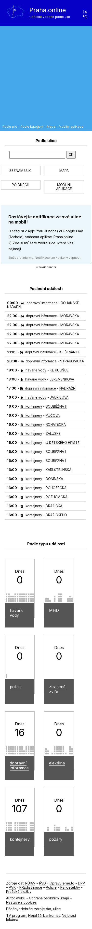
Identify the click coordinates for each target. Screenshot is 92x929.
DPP (81, 883)
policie (16, 686)
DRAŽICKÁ (54, 506)
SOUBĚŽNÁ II (56, 452)
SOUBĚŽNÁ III (56, 406)
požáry (55, 839)
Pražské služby (18, 891)
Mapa (51, 126)
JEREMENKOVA (62, 379)
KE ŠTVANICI (69, 352)
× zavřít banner (46, 267)
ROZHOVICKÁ (56, 497)
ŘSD (42, 883)
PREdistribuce (30, 887)
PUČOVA (53, 415)
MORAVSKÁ (69, 316)
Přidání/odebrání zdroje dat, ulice (33, 909)
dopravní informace (41, 303)
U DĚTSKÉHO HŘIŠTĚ (62, 443)
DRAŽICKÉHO (56, 515)
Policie (51, 887)
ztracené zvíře (57, 689)
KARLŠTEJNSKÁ (58, 470)
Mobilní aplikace (71, 126)
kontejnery (33, 406)
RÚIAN (30, 883)
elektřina (57, 763)
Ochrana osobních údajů (49, 898)
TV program (16, 915)
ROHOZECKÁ (56, 488)
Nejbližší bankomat (44, 915)
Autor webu (15, 898)
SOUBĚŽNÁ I (56, 461)
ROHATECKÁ (56, 424)
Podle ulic (9, 126)
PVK (12, 887)
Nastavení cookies (21, 902)
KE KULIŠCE (59, 370)
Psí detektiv (70, 887)
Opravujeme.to (62, 883)
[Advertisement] (46, 76)
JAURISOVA (59, 397)
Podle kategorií (32, 126)
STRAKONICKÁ (72, 361)
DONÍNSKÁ (54, 479)
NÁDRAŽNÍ (67, 388)
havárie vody (35, 370)
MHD (54, 610)
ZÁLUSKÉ (53, 434)
